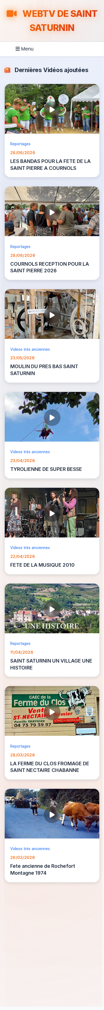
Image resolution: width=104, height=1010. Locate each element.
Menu (27, 49)
